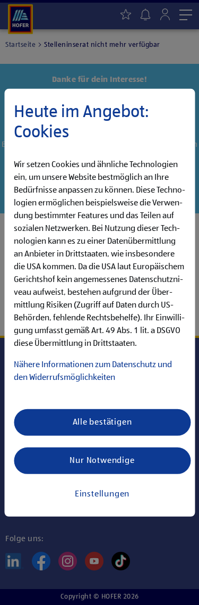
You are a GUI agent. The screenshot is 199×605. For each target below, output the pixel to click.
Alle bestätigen (102, 422)
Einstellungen (102, 494)
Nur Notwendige (102, 460)
